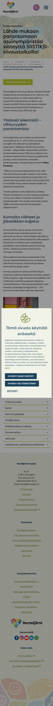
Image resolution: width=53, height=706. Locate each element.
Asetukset (12, 391)
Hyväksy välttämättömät (22, 383)
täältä (7, 368)
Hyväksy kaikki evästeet (21, 376)
